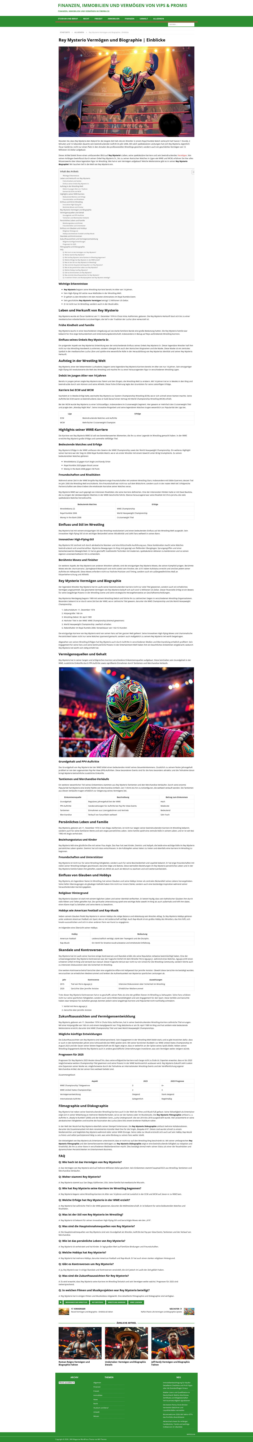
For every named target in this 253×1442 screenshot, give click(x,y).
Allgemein (158, 18)
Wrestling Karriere (116, 1302)
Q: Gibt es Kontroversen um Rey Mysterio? (77, 273)
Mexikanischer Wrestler (76, 1302)
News (95, 1399)
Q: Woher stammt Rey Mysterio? (74, 255)
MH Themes (102, 1439)
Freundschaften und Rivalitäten (73, 199)
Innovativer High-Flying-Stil (72, 205)
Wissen (96, 1416)
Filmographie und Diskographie (72, 247)
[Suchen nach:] (181, 24)
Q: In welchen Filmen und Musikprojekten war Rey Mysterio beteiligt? (86, 278)
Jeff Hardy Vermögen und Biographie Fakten (170, 1363)
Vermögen (182, 155)
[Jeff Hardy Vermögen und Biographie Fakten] (172, 1343)
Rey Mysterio (97, 1302)
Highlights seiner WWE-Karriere (72, 194)
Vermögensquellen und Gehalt (72, 212)
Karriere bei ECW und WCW (72, 191)
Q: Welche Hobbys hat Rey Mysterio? (75, 270)
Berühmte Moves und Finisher (73, 207)
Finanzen (129, 18)
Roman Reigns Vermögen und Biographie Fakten (74, 1363)
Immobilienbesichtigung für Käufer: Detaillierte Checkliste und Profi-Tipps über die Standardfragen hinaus (177, 1385)
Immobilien (113, 18)
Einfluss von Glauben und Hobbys (73, 228)
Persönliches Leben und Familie (72, 220)
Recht (86, 18)
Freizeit (98, 18)
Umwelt (144, 18)
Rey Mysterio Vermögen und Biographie (75, 210)
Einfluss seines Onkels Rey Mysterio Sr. (76, 184)
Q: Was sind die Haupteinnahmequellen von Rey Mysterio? (83, 265)
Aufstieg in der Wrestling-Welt (71, 186)
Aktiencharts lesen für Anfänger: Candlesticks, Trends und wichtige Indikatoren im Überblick (176, 1424)
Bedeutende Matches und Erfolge (74, 197)
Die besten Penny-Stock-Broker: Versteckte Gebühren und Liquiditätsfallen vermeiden (175, 1407)
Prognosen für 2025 (69, 244)
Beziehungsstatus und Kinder (73, 223)
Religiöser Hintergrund (70, 231)
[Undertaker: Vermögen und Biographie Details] (126, 1343)
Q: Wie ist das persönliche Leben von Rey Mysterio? (80, 267)
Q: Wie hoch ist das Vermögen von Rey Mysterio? (79, 252)
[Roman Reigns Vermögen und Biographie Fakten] (80, 1343)
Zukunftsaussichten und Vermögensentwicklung (79, 239)
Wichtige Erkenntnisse (71, 175)
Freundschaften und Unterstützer (74, 226)
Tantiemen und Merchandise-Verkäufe (76, 218)
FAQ (61, 249)
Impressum (191, 1434)
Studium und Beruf (68, 18)
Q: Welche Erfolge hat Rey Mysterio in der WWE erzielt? (81, 260)
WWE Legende (136, 1302)
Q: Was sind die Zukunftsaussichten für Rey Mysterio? (81, 275)
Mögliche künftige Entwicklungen (74, 242)
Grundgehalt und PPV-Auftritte (73, 215)
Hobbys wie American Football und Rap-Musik (78, 234)
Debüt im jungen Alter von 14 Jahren (75, 189)
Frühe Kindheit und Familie (72, 181)
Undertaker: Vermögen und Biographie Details (125, 1363)
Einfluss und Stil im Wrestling (71, 202)
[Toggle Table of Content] (193, 172)
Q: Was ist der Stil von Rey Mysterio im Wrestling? (79, 262)
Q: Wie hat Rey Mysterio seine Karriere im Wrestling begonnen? (84, 257)
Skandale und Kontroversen (71, 236)
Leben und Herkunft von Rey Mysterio (75, 178)
